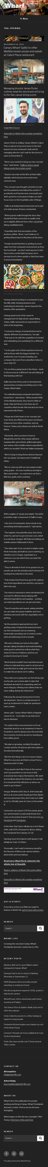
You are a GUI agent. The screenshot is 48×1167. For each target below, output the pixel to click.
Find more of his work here (21, 1120)
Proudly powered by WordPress (17, 1161)
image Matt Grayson (12, 128)
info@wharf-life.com (12, 1075)
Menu (25, 19)
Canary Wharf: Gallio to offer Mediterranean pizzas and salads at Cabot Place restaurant (23, 51)
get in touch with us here (33, 910)
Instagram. (21, 820)
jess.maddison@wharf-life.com (17, 1084)
